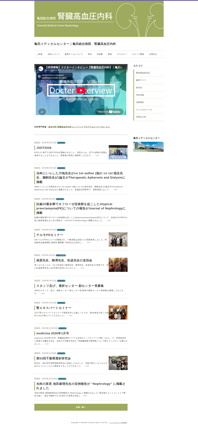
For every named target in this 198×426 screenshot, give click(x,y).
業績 (110, 54)
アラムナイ (122, 54)
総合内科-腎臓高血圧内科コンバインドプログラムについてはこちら (79, 127)
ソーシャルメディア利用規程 (118, 422)
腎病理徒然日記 (143, 73)
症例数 (100, 54)
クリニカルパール (144, 110)
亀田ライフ (61, 255)
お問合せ (153, 54)
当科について (54, 54)
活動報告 (61, 143)
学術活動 (140, 95)
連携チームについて (74, 54)
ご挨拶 (40, 54)
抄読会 (139, 87)
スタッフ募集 (138, 54)
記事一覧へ (81, 407)
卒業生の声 (141, 117)
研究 (90, 54)
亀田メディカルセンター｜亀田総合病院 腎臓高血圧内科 (75, 44)
